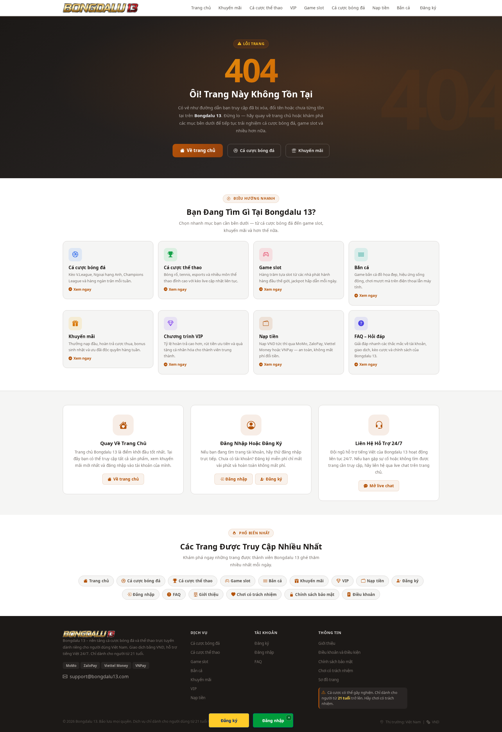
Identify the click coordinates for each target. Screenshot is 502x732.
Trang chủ (201, 7)
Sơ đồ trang (328, 679)
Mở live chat (382, 485)
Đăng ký (428, 7)
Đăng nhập (236, 479)
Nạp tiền (380, 7)
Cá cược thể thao (266, 7)
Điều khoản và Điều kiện (339, 652)
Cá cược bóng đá (348, 7)
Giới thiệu (208, 594)
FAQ (177, 594)
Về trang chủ (201, 150)
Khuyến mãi (230, 7)
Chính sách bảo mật (314, 594)
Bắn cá (403, 7)
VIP (293, 7)
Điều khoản (364, 594)
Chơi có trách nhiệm (257, 594)
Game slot (314, 7)
